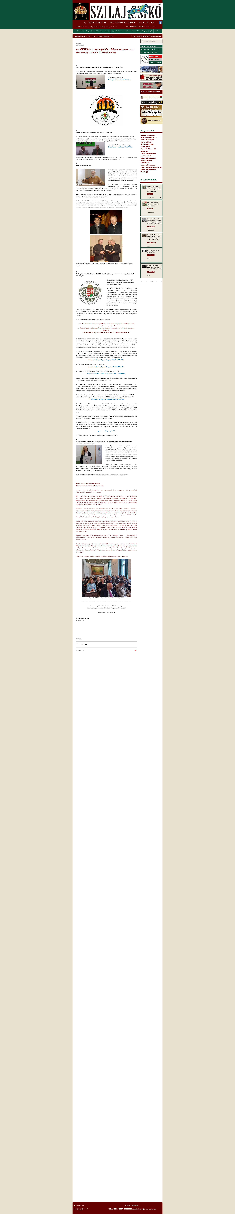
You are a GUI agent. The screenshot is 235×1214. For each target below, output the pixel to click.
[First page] (142, 281)
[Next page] (156, 281)
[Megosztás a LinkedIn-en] (86, 644)
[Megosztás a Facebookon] (77, 644)
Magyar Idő (79, 639)
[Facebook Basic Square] (160, 22)
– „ (96, 27)
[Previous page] (146, 281)
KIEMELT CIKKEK (151, 242)
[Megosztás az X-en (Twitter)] (81, 644)
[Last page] (160, 281)
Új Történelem (151, 226)
